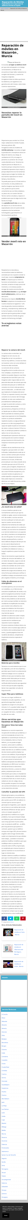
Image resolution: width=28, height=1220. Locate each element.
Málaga (4, 1127)
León (3, 1113)
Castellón (4, 1060)
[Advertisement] (14, 26)
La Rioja (4, 1106)
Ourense (4, 1141)
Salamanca (5, 1151)
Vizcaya (4, 1190)
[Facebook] (4, 918)
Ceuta (3, 1063)
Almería (4, 1028)
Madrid (4, 1123)
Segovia (4, 1158)
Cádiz (3, 1053)
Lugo (3, 1120)
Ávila (3, 1035)
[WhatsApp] (16, 918)
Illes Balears (5, 1099)
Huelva (4, 1092)
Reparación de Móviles (13, 2)
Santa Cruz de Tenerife (9, 1155)
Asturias (4, 1032)
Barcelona (5, 1042)
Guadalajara (5, 1085)
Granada (4, 1081)
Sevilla (4, 1162)
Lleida (3, 1116)
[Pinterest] (22, 918)
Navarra (4, 1137)
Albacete (4, 1021)
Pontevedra (5, 1148)
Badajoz (4, 1039)
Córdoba (4, 1070)
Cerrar (5, 1215)
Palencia (4, 1144)
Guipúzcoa (5, 1088)
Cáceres (4, 1049)
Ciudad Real (5, 1067)
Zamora (4, 1193)
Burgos (4, 1046)
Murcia (6, 8)
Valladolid (5, 1186)
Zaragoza (5, 1197)
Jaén (3, 1102)
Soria (3, 1165)
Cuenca (4, 1074)
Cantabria (5, 1056)
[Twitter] (10, 918)
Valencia (4, 1183)
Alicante (4, 1025)
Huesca (4, 1095)
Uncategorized (6, 1179)
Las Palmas (5, 1109)
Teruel (4, 1172)
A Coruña (5, 1014)
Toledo (4, 1176)
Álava (3, 1018)
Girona (4, 1078)
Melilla (4, 1130)
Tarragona (5, 1169)
